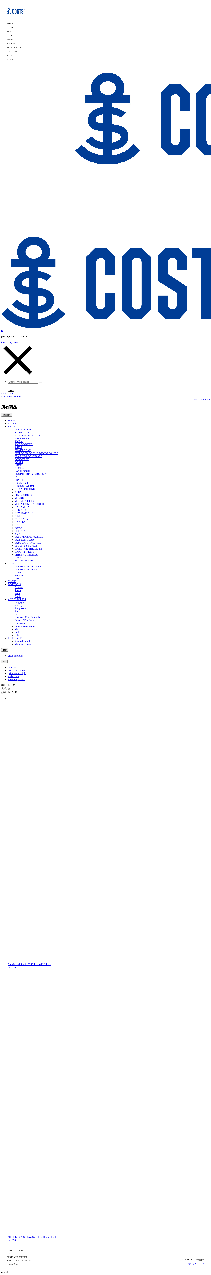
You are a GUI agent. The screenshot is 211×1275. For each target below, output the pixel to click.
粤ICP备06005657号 (196, 1264)
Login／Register (14, 1264)
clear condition (202, 399)
